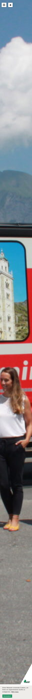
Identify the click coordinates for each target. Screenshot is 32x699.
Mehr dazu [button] (15, 692)
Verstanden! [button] (7, 696)
